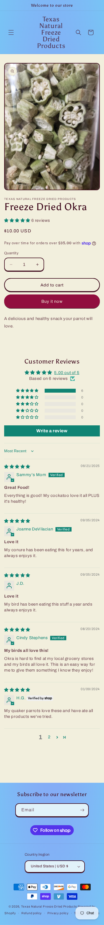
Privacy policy (58, 913)
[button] (11, 32)
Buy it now (52, 301)
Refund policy (31, 913)
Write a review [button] (51, 430)
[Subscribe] (82, 810)
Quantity (11, 253)
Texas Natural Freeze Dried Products (49, 906)
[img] (17, 466)
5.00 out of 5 (66, 372)
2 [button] (49, 737)
